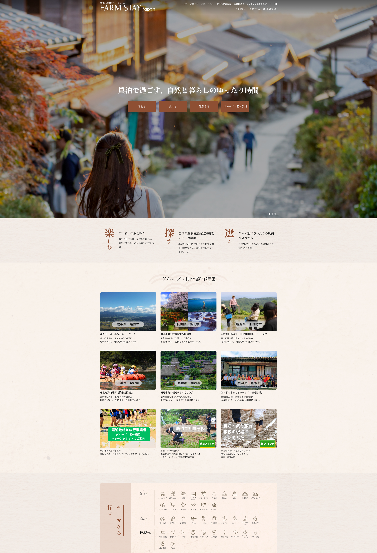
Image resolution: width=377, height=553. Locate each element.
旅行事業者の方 (224, 4)
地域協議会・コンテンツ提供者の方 (250, 4)
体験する (271, 9)
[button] (269, 214)
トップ (184, 4)
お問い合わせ (207, 4)
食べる (256, 9)
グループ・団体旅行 (235, 106)
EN (275, 4)
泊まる (242, 9)
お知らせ (194, 4)
